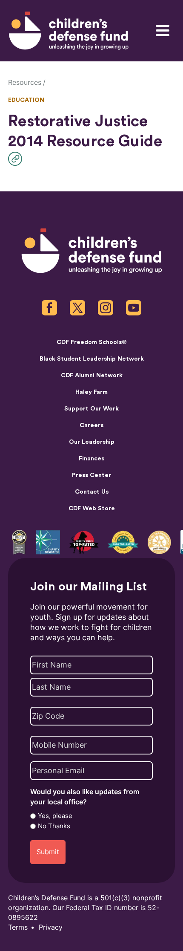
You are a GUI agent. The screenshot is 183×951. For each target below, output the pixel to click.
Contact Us (92, 492)
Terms (18, 927)
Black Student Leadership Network (92, 359)
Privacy (51, 927)
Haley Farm (91, 392)
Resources (24, 82)
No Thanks (54, 826)
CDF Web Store (92, 508)
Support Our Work (91, 408)
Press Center (91, 475)
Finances (91, 458)
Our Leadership (91, 442)
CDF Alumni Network (92, 375)
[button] (17, 159)
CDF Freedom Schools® (92, 342)
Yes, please (55, 816)
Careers (91, 425)
